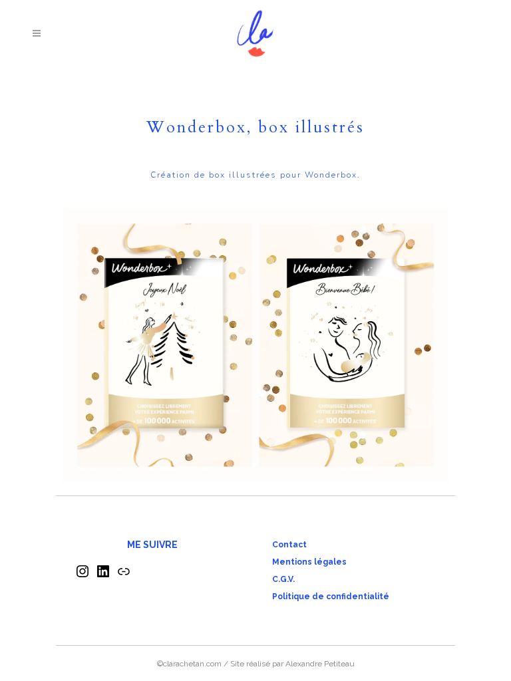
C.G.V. (283, 579)
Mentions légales (309, 562)
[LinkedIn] (103, 576)
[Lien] (124, 576)
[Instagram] (82, 576)
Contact (289, 544)
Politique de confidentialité (330, 596)
